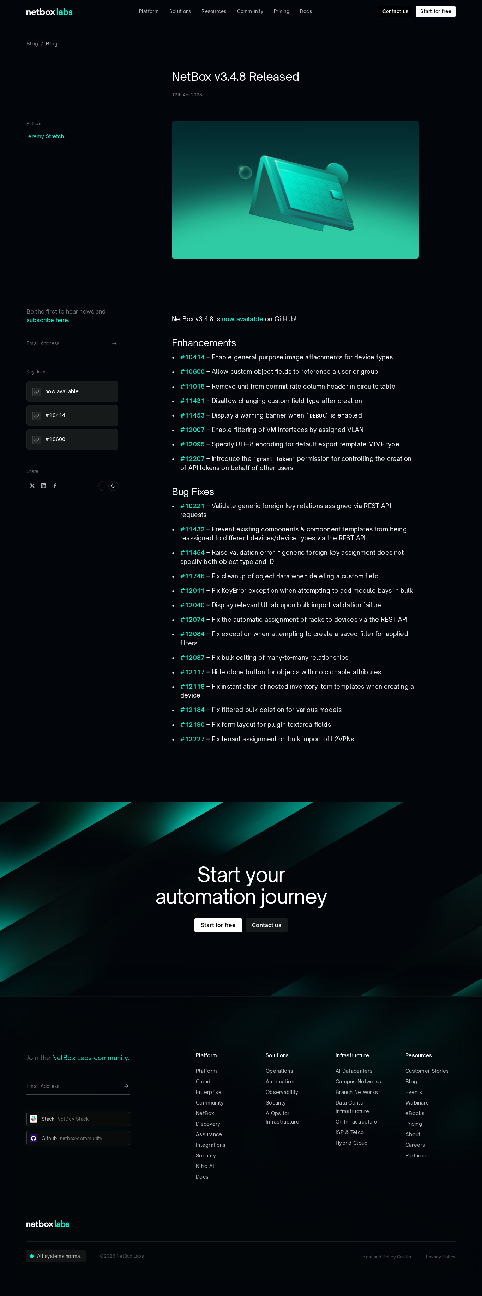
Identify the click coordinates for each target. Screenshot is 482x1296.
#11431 (192, 400)
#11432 (192, 529)
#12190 (192, 724)
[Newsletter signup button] (114, 343)
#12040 (192, 605)
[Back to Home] (49, 11)
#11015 (192, 386)
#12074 (192, 619)
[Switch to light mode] (108, 486)
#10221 (192, 506)
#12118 (192, 686)
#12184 (192, 709)
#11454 (192, 552)
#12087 (192, 657)
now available (242, 319)
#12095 (192, 444)
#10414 (192, 357)
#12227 (192, 739)
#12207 (192, 458)
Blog (32, 44)
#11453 (192, 415)
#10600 (192, 371)
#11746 (192, 576)
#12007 (192, 429)
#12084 (192, 634)
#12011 (192, 590)
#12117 (192, 672)
